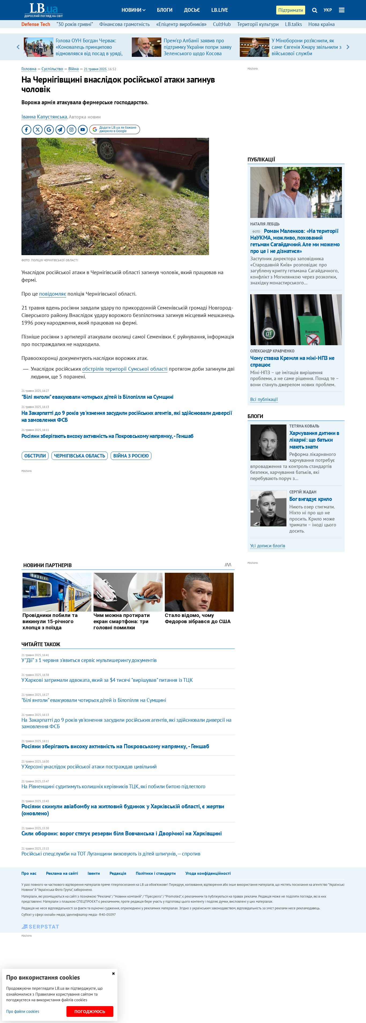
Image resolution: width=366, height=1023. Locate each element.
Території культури (258, 24)
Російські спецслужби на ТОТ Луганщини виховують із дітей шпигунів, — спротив (110, 853)
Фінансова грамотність (124, 24)
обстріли (35, 456)
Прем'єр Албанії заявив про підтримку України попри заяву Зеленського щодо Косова (197, 47)
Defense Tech (35, 24)
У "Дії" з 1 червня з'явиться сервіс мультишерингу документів (89, 660)
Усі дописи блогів (267, 546)
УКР (328, 10)
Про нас (28, 873)
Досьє (192, 10)
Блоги (165, 10)
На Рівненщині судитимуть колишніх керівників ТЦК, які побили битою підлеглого (113, 786)
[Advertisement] (128, 511)
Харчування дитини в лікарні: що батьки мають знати (314, 439)
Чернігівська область (79, 456)
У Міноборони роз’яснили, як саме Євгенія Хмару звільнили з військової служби (306, 47)
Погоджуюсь (89, 1011)
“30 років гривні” (75, 24)
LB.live (219, 10)
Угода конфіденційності (208, 873)
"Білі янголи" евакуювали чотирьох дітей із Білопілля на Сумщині (97, 396)
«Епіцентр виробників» (181, 24)
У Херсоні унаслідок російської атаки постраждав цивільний (89, 766)
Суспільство (52, 68)
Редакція (118, 873)
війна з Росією (131, 456)
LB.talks (293, 24)
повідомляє (52, 293)
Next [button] (348, 47)
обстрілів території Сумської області (124, 368)
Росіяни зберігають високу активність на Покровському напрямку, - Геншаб (107, 436)
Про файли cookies (22, 1011)
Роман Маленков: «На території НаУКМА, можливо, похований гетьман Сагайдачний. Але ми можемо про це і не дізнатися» (295, 241)
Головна (28, 68)
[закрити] (113, 974)
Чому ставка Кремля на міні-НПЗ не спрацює (292, 361)
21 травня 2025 (95, 69)
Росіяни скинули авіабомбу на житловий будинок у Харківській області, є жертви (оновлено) (122, 809)
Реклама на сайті (62, 873)
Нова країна (321, 24)
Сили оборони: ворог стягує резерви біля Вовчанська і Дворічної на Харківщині (121, 833)
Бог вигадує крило (310, 499)
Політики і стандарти (156, 873)
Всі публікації (264, 399)
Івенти (94, 873)
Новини (131, 10)
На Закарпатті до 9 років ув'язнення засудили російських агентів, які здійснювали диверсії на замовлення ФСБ (126, 416)
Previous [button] (18, 47)
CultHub (222, 24)
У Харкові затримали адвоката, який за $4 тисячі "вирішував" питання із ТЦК (107, 679)
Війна (73, 68)
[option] (75, 47)
